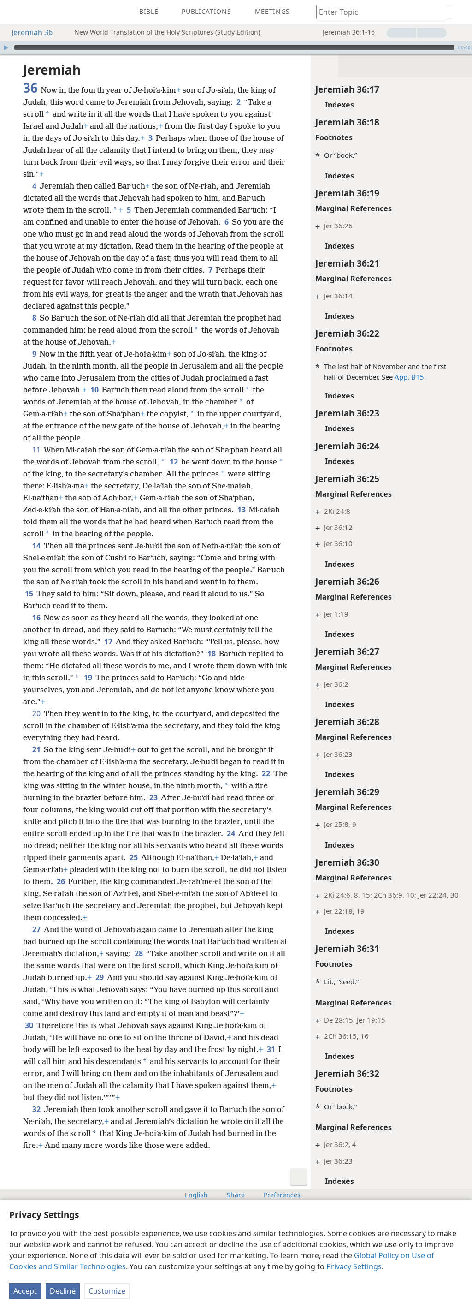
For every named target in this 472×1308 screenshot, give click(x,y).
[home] (14, 12)
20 (37, 713)
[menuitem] (14, 12)
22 (266, 773)
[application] (236, 47)
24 (231, 833)
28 (139, 953)
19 (89, 677)
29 (100, 977)
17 (109, 641)
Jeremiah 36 (32, 32)
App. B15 (409, 376)
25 (134, 857)
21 (37, 749)
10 (95, 390)
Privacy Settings (354, 1266)
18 (212, 653)
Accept (25, 1291)
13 (242, 510)
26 (61, 881)
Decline (63, 1291)
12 (174, 462)
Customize (106, 1291)
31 (272, 1049)
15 (30, 594)
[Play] (6, 47)
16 (37, 617)
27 (37, 929)
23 (154, 797)
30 (30, 1025)
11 (37, 450)
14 (37, 546)
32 (37, 1109)
